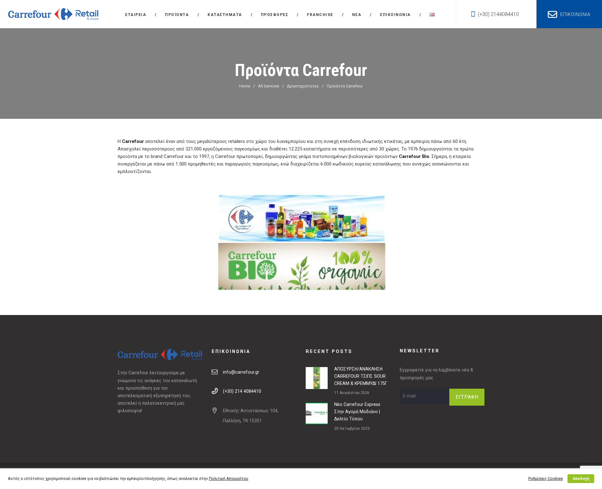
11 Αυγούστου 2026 (351, 393)
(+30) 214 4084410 (242, 391)
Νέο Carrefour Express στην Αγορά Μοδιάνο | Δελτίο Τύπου (357, 411)
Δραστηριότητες (303, 86)
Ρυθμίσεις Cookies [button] (545, 478)
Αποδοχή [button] (581, 478)
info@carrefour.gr (241, 372)
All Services (268, 86)
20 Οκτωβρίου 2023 (352, 428)
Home (244, 86)
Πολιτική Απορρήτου (228, 478)
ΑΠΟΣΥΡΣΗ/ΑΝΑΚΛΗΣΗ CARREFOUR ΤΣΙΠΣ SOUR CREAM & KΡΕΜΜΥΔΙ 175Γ (360, 376)
